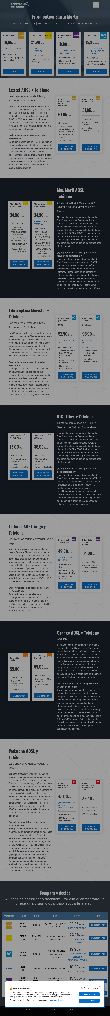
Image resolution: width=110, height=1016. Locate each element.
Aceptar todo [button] (89, 1000)
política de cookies (59, 1000)
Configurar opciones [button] (89, 988)
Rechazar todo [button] (89, 994)
